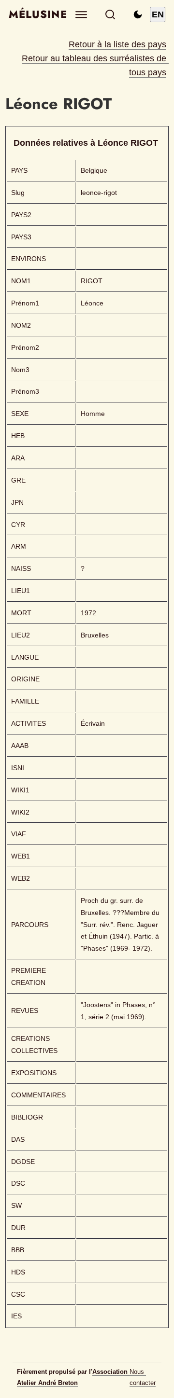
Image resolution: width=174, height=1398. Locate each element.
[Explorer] (81, 15)
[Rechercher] (110, 15)
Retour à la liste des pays (117, 44)
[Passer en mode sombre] (137, 14)
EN (158, 14)
